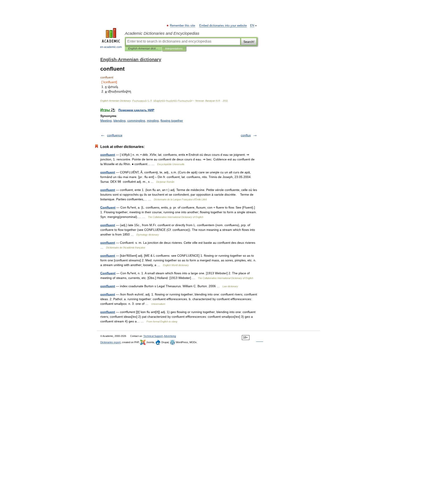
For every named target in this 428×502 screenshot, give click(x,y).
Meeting (106, 120)
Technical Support (153, 336)
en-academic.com (111, 47)
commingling (136, 120)
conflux (246, 135)
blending (119, 120)
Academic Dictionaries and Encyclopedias (162, 33)
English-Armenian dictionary (143, 48)
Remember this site (182, 25)
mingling (153, 120)
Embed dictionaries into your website (223, 25)
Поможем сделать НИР (136, 110)
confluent (107, 154)
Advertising (170, 336)
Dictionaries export (110, 342)
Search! (248, 41)
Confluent (107, 207)
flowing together (171, 120)
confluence (114, 135)
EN (252, 25)
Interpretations (174, 48)
